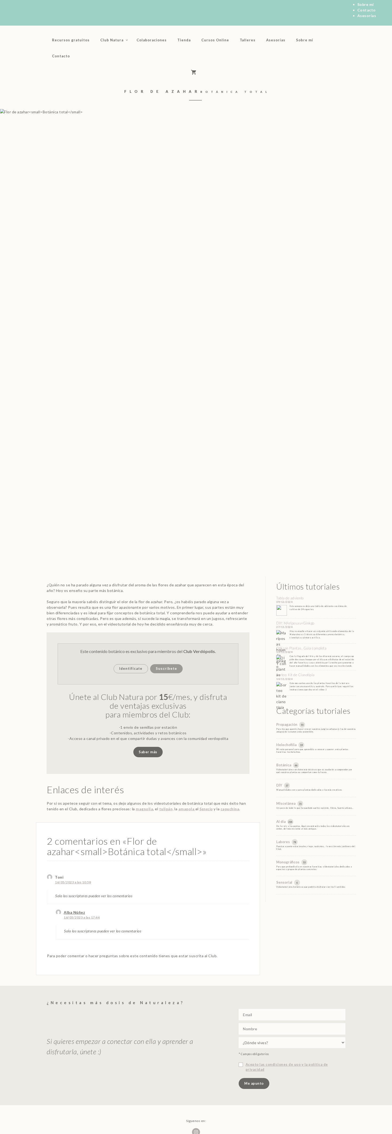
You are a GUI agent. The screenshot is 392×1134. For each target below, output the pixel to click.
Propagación (287, 724)
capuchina (230, 809)
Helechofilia (286, 745)
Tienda (184, 40)
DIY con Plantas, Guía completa (301, 648)
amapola (186, 809)
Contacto (366, 10)
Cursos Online (215, 40)
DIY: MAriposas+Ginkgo (295, 623)
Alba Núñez (74, 912)
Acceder (84, 56)
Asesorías (366, 15)
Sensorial (284, 882)
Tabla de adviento (290, 598)
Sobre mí (365, 4)
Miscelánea (286, 803)
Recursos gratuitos (71, 40)
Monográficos (288, 862)
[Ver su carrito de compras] (196, 72)
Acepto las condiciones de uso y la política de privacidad (287, 1067)
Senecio (206, 809)
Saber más (148, 752)
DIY (279, 785)
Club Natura (111, 40)
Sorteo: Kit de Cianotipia (295, 675)
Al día (281, 821)
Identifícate (130, 668)
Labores (283, 842)
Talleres (247, 40)
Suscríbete (166, 668)
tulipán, (166, 809)
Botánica (284, 765)
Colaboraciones (152, 40)
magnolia (144, 809)
